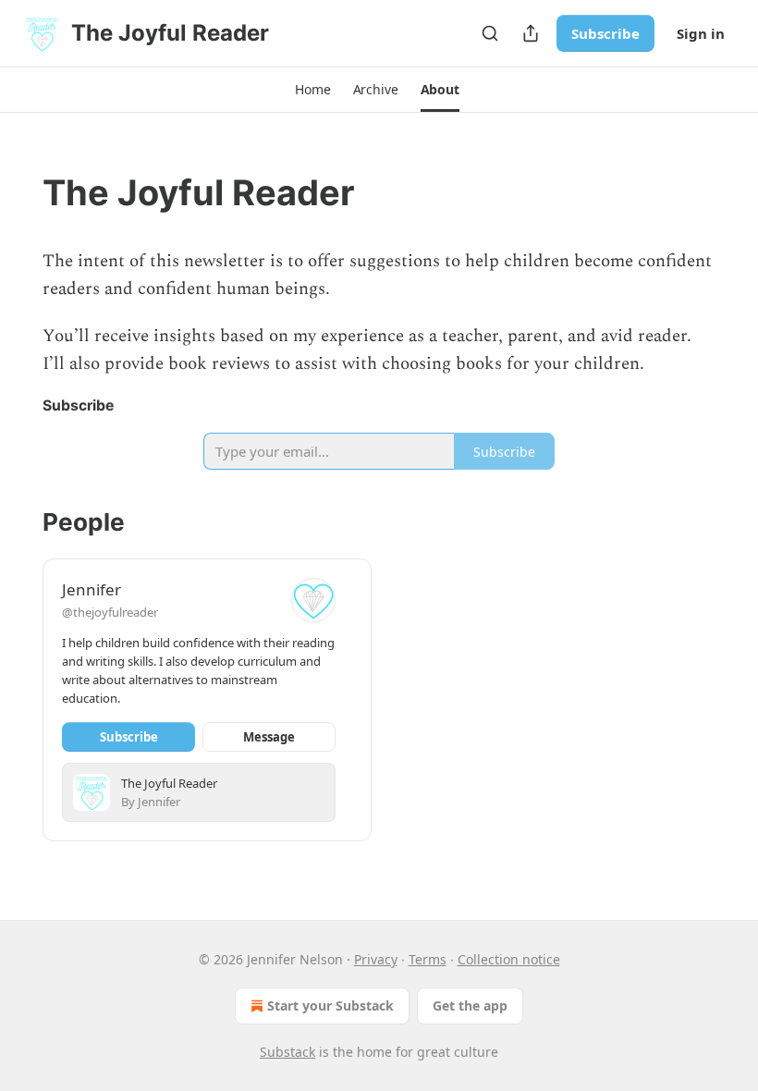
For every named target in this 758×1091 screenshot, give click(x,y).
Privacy (375, 959)
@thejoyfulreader (110, 612)
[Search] (489, 33)
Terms (427, 959)
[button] (312, 89)
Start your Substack (330, 1005)
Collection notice (509, 959)
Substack (287, 1051)
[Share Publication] (530, 33)
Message (269, 737)
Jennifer (91, 589)
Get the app (470, 1005)
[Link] (16, 192)
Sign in (701, 33)
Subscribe (605, 33)
